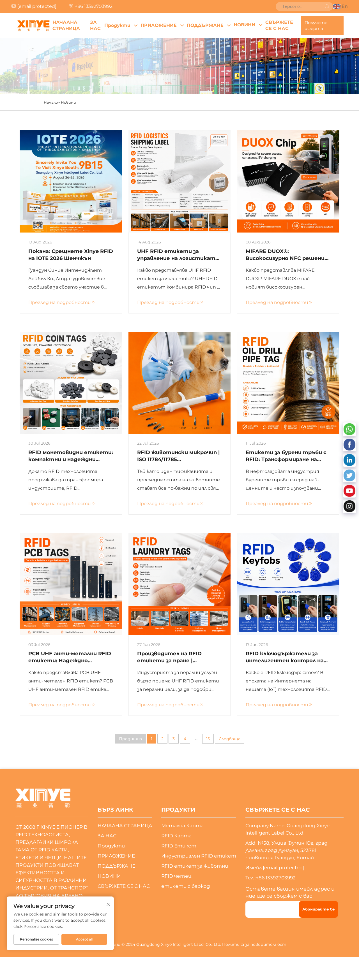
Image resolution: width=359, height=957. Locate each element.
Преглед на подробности (59, 302)
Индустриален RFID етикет (198, 856)
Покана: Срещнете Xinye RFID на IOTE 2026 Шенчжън (70, 254)
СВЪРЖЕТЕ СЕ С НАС (279, 25)
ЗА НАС (95, 25)
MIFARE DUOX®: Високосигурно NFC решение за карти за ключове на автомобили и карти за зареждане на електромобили (287, 255)
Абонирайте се (318, 909)
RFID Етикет (178, 846)
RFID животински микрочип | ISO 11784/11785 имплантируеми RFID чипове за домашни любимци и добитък (178, 456)
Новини (68, 102)
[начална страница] (33, 25)
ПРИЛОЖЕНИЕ (159, 25)
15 (208, 738)
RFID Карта (176, 835)
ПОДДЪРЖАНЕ (205, 25)
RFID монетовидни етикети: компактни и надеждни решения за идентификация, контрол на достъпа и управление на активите (70, 456)
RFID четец (176, 876)
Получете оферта (316, 25)
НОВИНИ (244, 24)
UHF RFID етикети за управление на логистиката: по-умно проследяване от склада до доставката (178, 255)
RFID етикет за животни (194, 866)
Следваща (229, 738)
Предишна (130, 738)
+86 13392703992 (93, 6)
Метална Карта (182, 825)
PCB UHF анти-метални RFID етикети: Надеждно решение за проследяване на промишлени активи (69, 657)
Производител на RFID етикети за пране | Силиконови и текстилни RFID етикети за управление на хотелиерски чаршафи (178, 657)
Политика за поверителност (254, 944)
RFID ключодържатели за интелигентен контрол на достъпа (285, 657)
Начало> (52, 102)
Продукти (117, 25)
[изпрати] (327, 6)
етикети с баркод (185, 886)
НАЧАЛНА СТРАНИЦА (66, 25)
